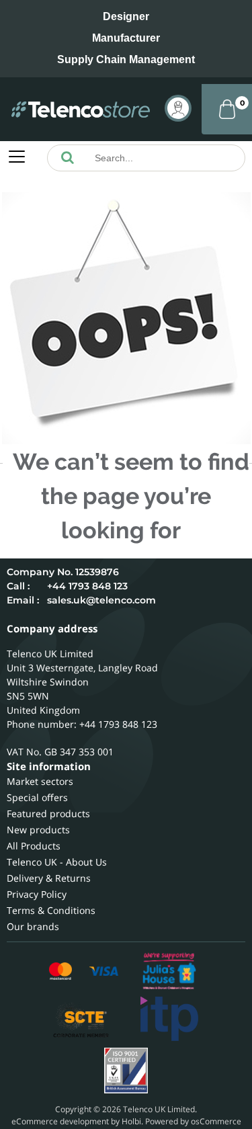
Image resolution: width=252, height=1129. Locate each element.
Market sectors (40, 781)
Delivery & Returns (49, 878)
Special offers (37, 797)
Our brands (33, 926)
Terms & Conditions (51, 910)
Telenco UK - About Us (57, 861)
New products (38, 829)
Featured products (48, 813)
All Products (33, 845)
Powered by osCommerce (193, 1121)
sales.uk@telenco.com (101, 600)
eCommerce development (60, 1121)
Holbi (131, 1121)
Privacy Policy (37, 894)
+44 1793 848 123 (87, 586)
